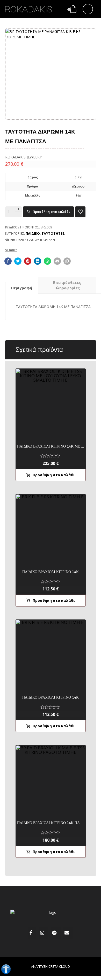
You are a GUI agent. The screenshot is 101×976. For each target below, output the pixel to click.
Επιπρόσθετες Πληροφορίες (67, 285)
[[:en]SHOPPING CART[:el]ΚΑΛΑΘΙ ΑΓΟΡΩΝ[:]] (71, 8)
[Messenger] (56, 933)
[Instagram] (43, 933)
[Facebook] (32, 933)
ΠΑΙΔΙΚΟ (33, 233)
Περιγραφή (21, 287)
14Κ (78, 195)
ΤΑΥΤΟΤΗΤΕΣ (53, 233)
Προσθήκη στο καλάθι (51, 212)
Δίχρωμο (78, 186)
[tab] (21, 288)
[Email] (68, 933)
